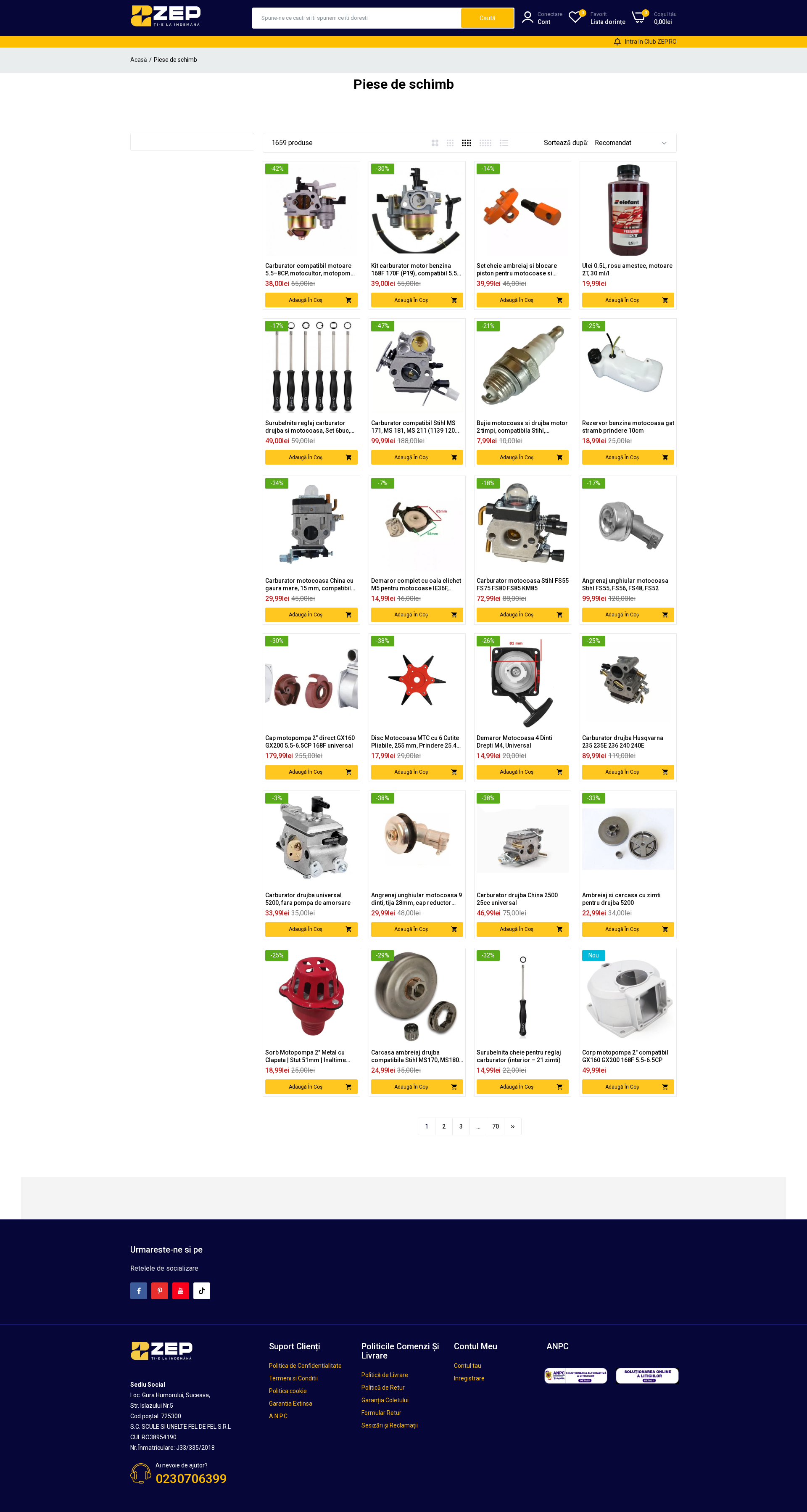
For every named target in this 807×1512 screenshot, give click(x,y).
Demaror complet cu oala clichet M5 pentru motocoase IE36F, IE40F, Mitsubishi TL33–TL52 (416, 584)
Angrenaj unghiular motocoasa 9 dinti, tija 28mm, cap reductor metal (416, 899)
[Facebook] (138, 1290)
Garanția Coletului (385, 1400)
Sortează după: (566, 143)
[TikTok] (201, 1290)
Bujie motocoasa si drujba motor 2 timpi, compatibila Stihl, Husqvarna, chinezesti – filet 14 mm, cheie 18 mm (522, 427)
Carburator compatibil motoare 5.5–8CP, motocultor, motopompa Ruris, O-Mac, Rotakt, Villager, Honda (311, 269)
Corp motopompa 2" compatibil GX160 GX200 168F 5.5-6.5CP (625, 1056)
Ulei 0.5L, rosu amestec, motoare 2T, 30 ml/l (627, 269)
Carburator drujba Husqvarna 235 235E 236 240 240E (622, 742)
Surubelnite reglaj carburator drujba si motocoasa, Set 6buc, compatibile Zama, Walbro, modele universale (307, 427)
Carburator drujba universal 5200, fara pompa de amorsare (308, 899)
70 (495, 1126)
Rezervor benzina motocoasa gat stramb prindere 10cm (628, 427)
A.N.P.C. (279, 1416)
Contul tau (467, 1365)
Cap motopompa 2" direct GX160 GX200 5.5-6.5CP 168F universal (310, 742)
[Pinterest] (159, 1290)
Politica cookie (288, 1391)
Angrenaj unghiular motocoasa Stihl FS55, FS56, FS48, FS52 (625, 584)
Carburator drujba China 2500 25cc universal (517, 899)
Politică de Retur (383, 1387)
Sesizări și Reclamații (389, 1425)
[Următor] (512, 1126)
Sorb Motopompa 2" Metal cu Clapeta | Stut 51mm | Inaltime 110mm (305, 1056)
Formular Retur (381, 1412)
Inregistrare (469, 1378)
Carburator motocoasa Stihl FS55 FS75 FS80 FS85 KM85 (523, 584)
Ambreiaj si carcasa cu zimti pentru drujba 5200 (621, 899)
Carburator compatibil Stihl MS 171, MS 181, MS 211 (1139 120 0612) (413, 427)
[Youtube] (180, 1290)
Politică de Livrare (384, 1375)
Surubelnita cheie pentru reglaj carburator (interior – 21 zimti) (519, 1056)
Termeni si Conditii (293, 1378)
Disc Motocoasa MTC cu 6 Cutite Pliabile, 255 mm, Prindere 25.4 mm (415, 742)
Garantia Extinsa (290, 1403)
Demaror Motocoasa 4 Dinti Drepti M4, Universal (514, 742)
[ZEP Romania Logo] (166, 17)
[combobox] (357, 18)
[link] (350, 171)
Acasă (138, 59)
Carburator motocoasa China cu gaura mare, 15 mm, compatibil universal (309, 584)
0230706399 (191, 1478)
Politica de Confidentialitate (305, 1365)
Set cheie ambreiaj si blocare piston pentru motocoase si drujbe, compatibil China (517, 269)
